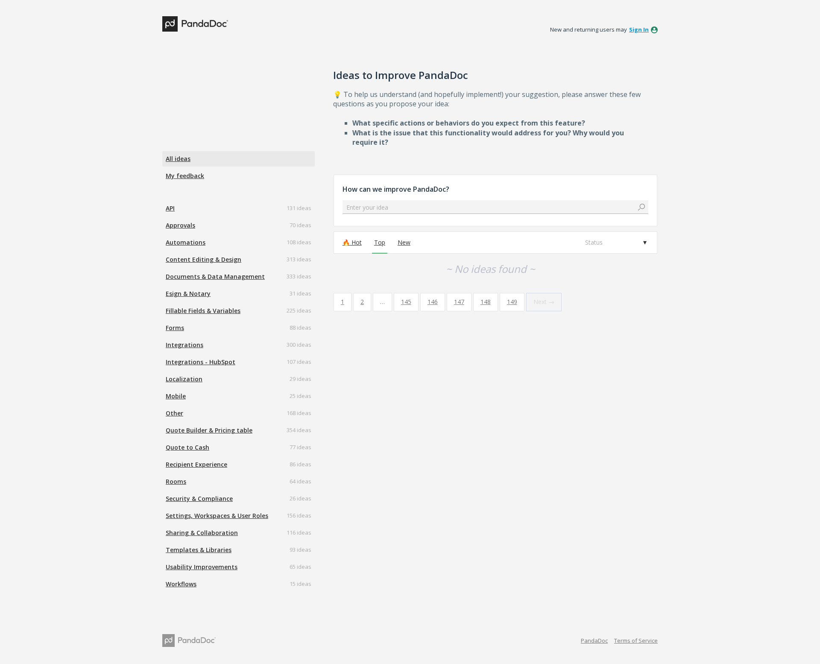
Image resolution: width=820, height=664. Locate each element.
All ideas (178, 159)
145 (406, 302)
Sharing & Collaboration (202, 533)
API (170, 208)
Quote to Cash (187, 447)
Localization (184, 379)
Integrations (184, 345)
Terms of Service (636, 640)
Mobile (176, 396)
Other (174, 413)
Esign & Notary (188, 294)
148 (485, 302)
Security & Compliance (199, 498)
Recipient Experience (196, 464)
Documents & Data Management (215, 276)
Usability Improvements (201, 567)
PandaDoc (594, 640)
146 (433, 302)
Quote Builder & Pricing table (209, 430)
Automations (185, 242)
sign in (639, 29)
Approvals (180, 225)
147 (459, 302)
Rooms (176, 481)
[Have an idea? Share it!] (195, 24)
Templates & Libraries (198, 550)
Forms (175, 328)
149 (512, 302)
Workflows (181, 584)
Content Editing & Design (203, 259)
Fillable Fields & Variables (203, 311)
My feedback (185, 176)
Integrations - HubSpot (200, 362)
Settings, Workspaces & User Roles (217, 516)
